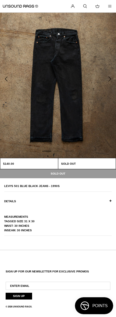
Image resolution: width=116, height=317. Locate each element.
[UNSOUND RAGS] (20, 6)
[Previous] (6, 79)
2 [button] (58, 151)
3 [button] (69, 151)
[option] (58, 85)
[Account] (72, 6)
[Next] (110, 79)
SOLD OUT (68, 163)
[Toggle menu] (110, 6)
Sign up (19, 296)
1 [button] (46, 151)
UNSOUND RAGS (22, 306)
